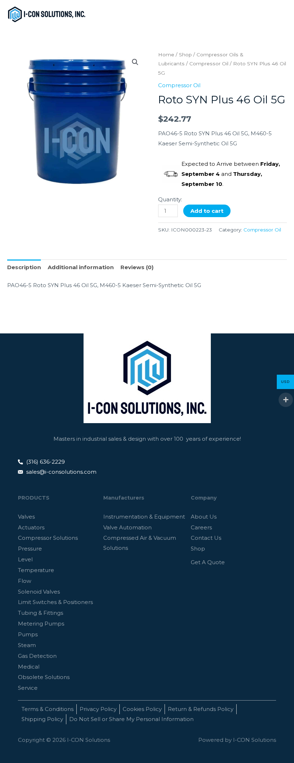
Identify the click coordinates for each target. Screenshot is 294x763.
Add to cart (206, 210)
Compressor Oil (208, 63)
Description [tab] (24, 267)
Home (166, 54)
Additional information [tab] (81, 267)
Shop (185, 54)
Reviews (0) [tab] (136, 267)
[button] (135, 62)
